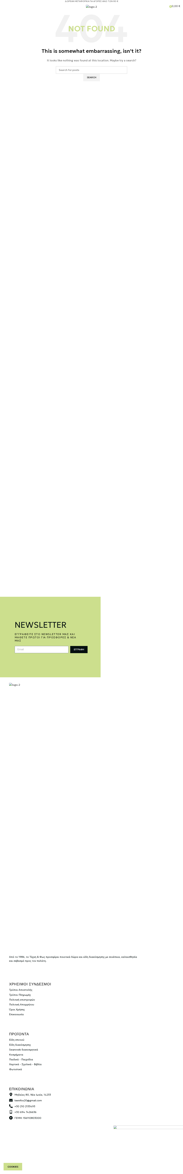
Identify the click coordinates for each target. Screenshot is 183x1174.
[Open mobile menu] (4, 6)
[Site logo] (91, 6)
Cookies (13, 1166)
